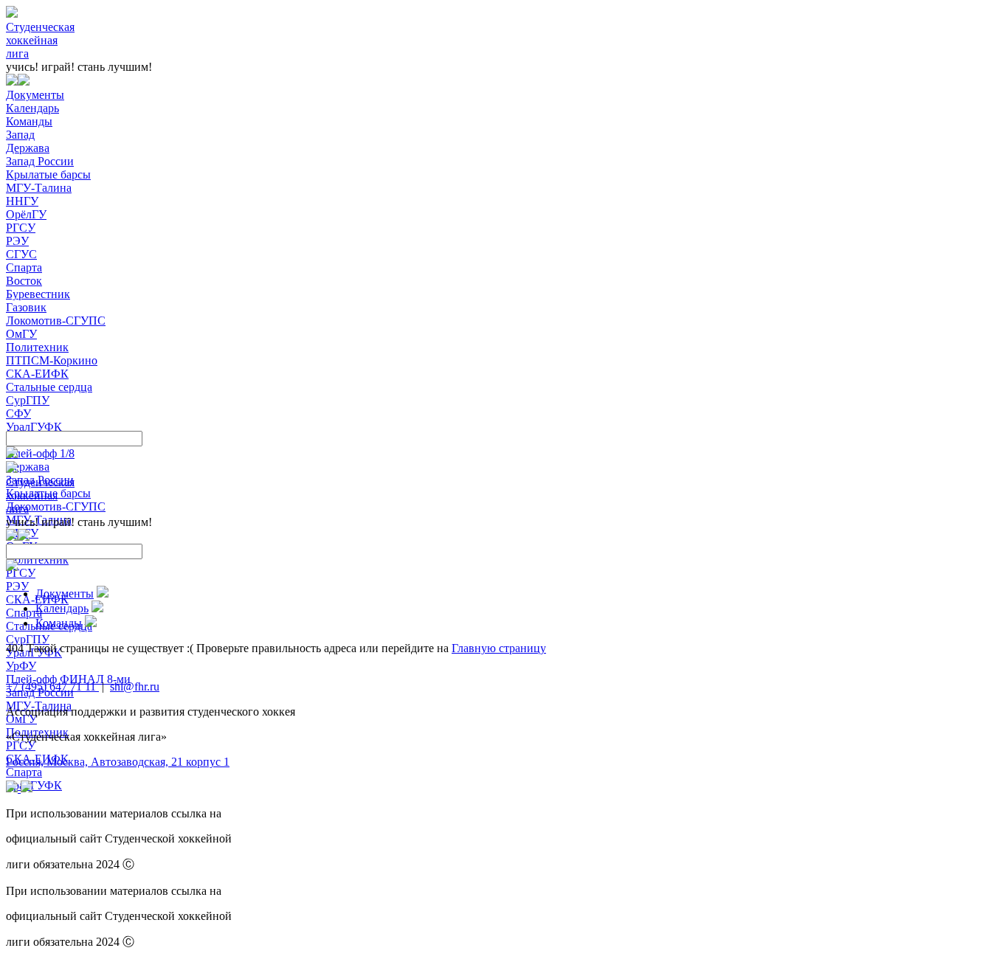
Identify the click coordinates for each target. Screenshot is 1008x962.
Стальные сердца (49, 387)
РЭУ (17, 241)
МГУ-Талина (39, 187)
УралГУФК (34, 427)
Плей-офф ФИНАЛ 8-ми (68, 679)
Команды (29, 121)
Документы (35, 95)
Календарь (32, 108)
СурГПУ (27, 400)
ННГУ (22, 201)
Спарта (24, 267)
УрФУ (21, 666)
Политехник (37, 347)
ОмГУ (21, 334)
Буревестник (38, 294)
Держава (27, 148)
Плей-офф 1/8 (40, 453)
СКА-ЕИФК (37, 373)
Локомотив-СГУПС (56, 320)
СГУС (21, 254)
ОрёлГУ (26, 214)
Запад (20, 134)
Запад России (40, 161)
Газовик (26, 307)
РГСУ (20, 227)
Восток (24, 280)
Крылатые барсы (48, 174)
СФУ (18, 413)
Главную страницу (499, 648)
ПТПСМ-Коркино (51, 360)
